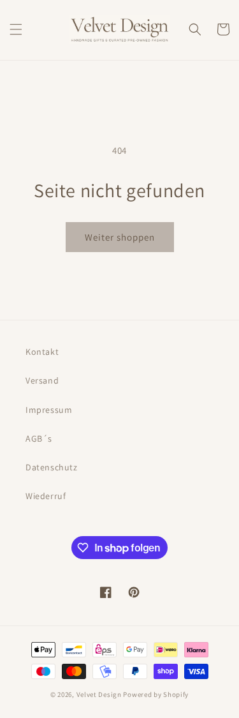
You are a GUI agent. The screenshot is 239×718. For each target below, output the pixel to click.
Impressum (48, 409)
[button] (16, 29)
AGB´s (38, 438)
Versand (42, 380)
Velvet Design (99, 694)
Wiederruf (45, 496)
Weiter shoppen (120, 237)
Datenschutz (51, 467)
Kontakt (42, 351)
